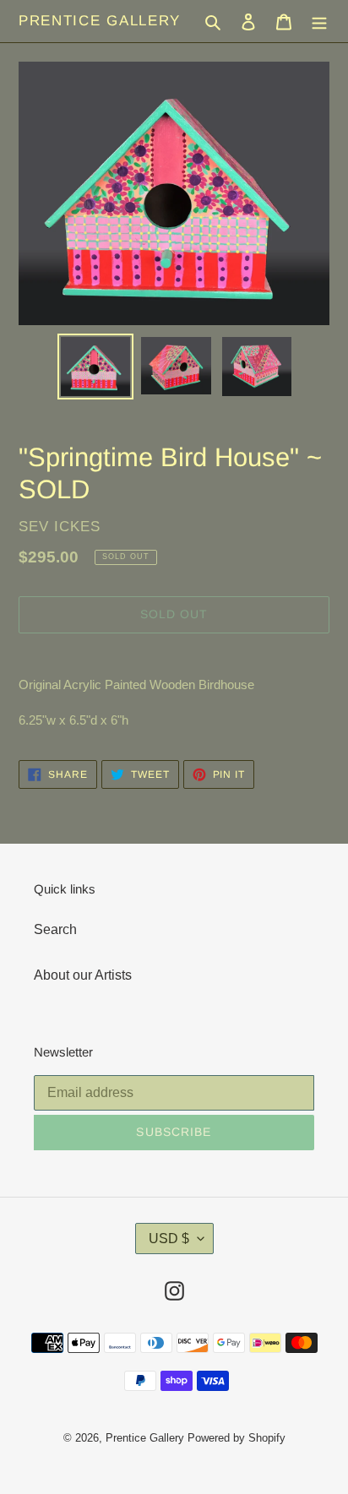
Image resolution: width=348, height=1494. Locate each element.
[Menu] (319, 21)
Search (55, 929)
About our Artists (83, 975)
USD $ (169, 1238)
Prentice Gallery (100, 21)
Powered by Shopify (236, 1438)
